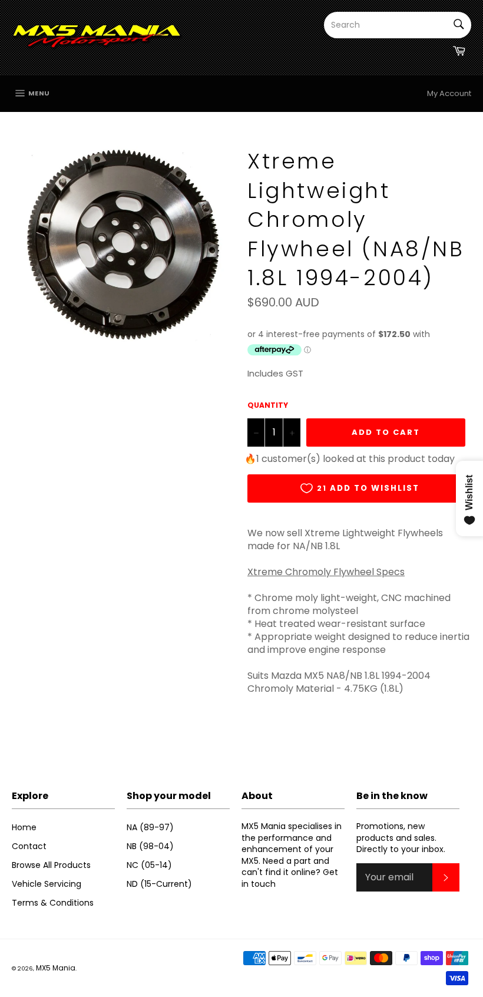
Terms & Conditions (53, 903)
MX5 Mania (55, 968)
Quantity (267, 405)
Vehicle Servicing (46, 884)
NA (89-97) (150, 827)
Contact (29, 846)
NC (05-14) (149, 865)
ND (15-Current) (159, 884)
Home (24, 827)
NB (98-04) (150, 846)
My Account (449, 93)
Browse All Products (51, 865)
